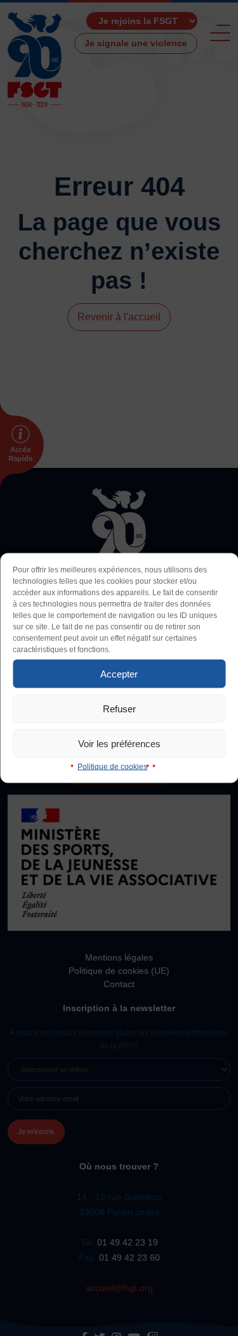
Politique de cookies (112, 766)
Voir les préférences (119, 743)
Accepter (119, 673)
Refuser (119, 708)
